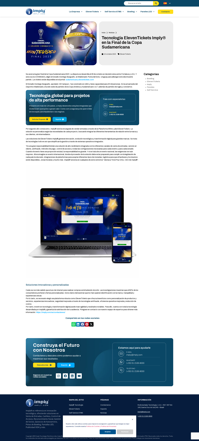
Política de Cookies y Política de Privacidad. (101, 426)
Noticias (111, 32)
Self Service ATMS (113, 12)
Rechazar (125, 432)
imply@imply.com (134, 355)
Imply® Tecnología (76, 405)
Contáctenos (105, 405)
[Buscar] (156, 3)
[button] (73, 324)
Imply (149, 84)
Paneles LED (146, 12)
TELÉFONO (130, 368)
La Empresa (74, 12)
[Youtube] (79, 376)
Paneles (150, 87)
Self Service (152, 90)
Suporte (58, 119)
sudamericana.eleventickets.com (80, 80)
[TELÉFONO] (121, 370)
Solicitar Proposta (38, 119)
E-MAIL (129, 352)
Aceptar (108, 432)
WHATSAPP (130, 360)
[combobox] (138, 3)
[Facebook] (65, 376)
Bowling (131, 12)
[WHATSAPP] (121, 362)
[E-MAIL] (121, 354)
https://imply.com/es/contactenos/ (50, 312)
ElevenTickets (92, 12)
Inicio (103, 32)
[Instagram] (58, 376)
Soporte (103, 409)
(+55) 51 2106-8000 (135, 363)
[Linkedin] (72, 376)
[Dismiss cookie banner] (132, 419)
